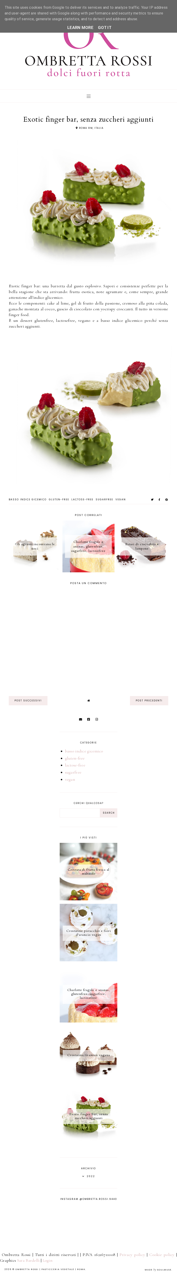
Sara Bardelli (28, 1260)
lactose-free (82, 499)
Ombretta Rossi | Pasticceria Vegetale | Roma (50, 1269)
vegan (120, 499)
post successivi (28, 700)
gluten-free (59, 499)
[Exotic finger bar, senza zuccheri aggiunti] (88, 1143)
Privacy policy (132, 1254)
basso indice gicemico (28, 499)
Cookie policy (161, 1254)
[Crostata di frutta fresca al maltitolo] (88, 899)
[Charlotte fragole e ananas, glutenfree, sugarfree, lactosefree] (88, 1021)
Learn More (80, 27)
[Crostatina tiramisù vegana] (88, 1082)
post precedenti (149, 700)
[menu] (89, 96)
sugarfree (104, 499)
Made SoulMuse (158, 1269)
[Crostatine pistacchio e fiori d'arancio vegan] (88, 959)
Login (48, 1260)
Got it (105, 27)
